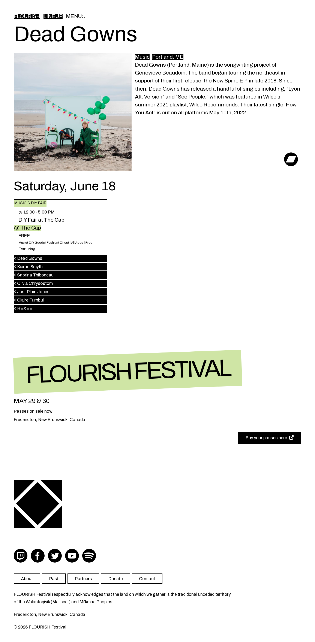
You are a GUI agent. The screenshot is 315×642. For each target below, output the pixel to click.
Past (53, 578)
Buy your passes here (266, 437)
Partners (83, 578)
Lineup (53, 16)
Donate (115, 578)
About (27, 578)
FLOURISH (27, 16)
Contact (147, 578)
